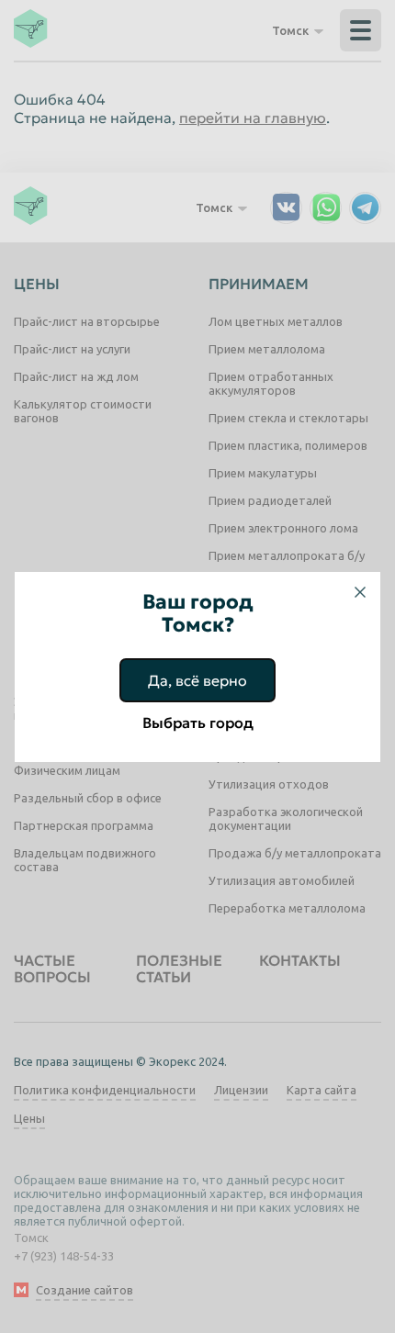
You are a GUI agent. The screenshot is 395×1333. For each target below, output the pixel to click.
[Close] (360, 592)
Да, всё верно (197, 680)
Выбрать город (198, 722)
